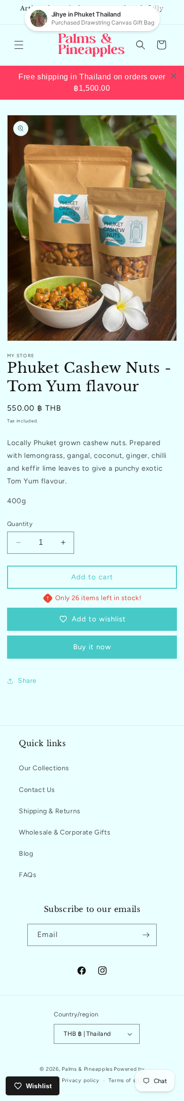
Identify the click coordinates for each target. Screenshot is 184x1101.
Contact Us (37, 790)
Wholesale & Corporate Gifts (64, 832)
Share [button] (27, 681)
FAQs (27, 875)
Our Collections (44, 768)
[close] (173, 76)
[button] (18, 44)
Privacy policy (81, 1080)
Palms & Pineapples (87, 1069)
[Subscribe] (145, 935)
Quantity (20, 523)
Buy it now (92, 647)
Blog (26, 854)
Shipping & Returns (50, 811)
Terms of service (130, 1080)
